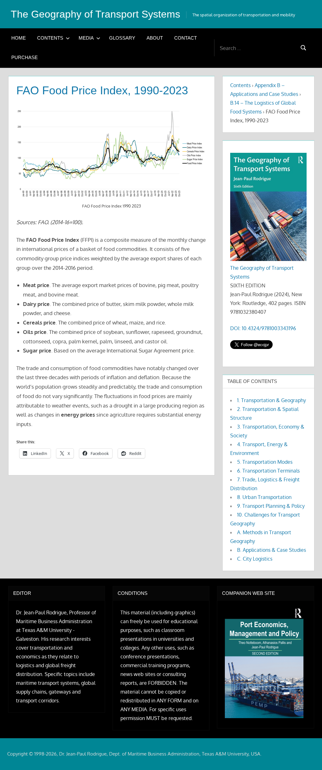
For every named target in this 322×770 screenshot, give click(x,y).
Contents (50, 38)
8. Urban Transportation (264, 497)
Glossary (122, 38)
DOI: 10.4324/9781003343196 (263, 328)
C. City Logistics (254, 559)
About (155, 38)
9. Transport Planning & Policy (271, 506)
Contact (185, 38)
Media (86, 38)
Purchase (24, 57)
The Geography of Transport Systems (95, 14)
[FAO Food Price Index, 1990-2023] (111, 153)
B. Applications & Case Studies (271, 550)
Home (18, 38)
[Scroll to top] (307, 755)
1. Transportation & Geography (271, 400)
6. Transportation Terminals (268, 471)
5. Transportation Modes (264, 462)
